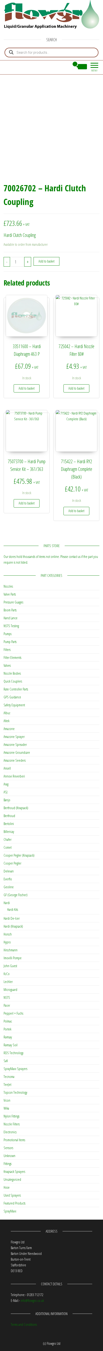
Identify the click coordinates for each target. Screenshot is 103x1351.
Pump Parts (10, 641)
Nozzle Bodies (12, 673)
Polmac (8, 1021)
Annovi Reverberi (14, 776)
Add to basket (46, 261)
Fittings (7, 1163)
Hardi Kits (12, 909)
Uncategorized (12, 1179)
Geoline (9, 886)
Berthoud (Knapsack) (16, 807)
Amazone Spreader (15, 744)
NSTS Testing (11, 625)
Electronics (10, 1131)
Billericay (9, 831)
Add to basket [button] (26, 388)
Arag (6, 784)
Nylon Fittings (11, 1116)
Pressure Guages (13, 602)
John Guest (10, 965)
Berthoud (9, 815)
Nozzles (8, 586)
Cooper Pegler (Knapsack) (19, 855)
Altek (6, 720)
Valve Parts (10, 594)
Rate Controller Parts (16, 689)
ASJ (5, 792)
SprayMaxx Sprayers (15, 1068)
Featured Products (14, 1203)
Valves (7, 665)
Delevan (9, 871)
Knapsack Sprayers (14, 1171)
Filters (7, 649)
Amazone (9, 728)
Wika (6, 1108)
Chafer (7, 839)
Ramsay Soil (10, 1044)
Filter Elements (12, 657)
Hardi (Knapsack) (13, 926)
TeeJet (7, 1084)
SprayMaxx (10, 1211)
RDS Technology (13, 1052)
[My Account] (66, 66)
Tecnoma (9, 1076)
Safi (6, 1060)
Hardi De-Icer (12, 918)
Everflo (8, 879)
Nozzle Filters (12, 1124)
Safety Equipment (14, 704)
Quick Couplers (13, 681)
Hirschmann (10, 949)
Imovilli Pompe (13, 957)
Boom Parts (10, 610)
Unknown (9, 1155)
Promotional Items (14, 1139)
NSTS (7, 997)
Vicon (7, 1100)
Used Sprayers (12, 1195)
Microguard (10, 989)
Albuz (7, 712)
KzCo (7, 973)
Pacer (7, 1005)
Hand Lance (10, 617)
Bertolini (9, 823)
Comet (7, 847)
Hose (7, 1187)
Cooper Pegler (12, 863)
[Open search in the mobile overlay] (51, 52)
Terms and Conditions (24, 1324)
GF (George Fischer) (16, 894)
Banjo (7, 799)
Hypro (7, 942)
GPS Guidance (12, 697)
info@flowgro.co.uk (32, 1300)
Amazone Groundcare (17, 752)
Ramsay (8, 1037)
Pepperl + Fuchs (13, 1013)
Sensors (8, 1147)
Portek (7, 1029)
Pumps (7, 633)
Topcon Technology (15, 1092)
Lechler (8, 981)
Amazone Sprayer (14, 736)
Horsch (8, 934)
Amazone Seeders (15, 760)
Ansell (7, 768)
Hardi (7, 902)
